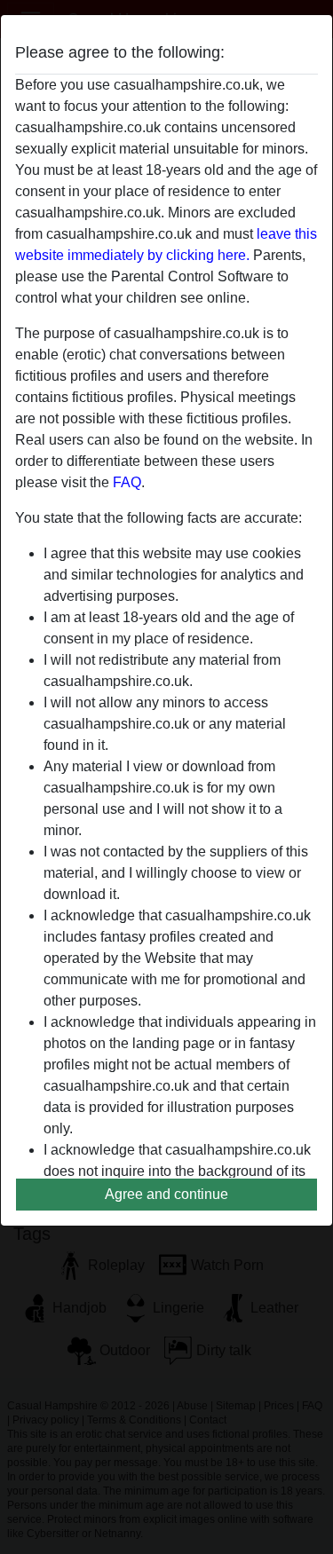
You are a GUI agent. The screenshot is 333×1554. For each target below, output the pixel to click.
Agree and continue (166, 1194)
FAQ (127, 482)
